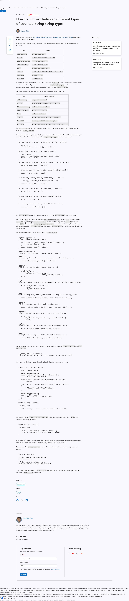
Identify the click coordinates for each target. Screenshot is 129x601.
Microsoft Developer (85, 594)
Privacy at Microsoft (64, 596)
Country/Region (24, 562)
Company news (55, 596)
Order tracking (4, 590)
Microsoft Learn (95, 594)
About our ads (71, 600)
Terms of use (45, 600)
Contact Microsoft (23, 600)
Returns (125, 588)
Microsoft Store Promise (26, 590)
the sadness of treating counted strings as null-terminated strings (53, 37)
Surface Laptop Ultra (20, 588)
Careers (39, 596)
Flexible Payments (37, 590)
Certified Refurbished (13, 590)
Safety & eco (58, 600)
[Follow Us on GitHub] (77, 554)
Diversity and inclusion (82, 596)
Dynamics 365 (21, 594)
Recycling (64, 600)
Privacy (31, 600)
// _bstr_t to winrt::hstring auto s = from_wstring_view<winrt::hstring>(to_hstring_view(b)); (45, 354)
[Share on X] (22, 500)
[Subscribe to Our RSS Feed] (81, 554)
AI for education (28, 592)
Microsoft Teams (51, 594)
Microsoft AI (3, 594)
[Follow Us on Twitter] (69, 554)
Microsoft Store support (116, 588)
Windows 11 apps (87, 588)
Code (18, 492)
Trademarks (52, 600)
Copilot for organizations (47, 588)
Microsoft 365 (28, 594)
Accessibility (91, 596)
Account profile (96, 588)
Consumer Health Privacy (7, 600)
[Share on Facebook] (17, 500)
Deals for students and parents (15, 592)
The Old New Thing (19, 8)
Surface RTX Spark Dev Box (33, 588)
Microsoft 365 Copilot (62, 594)
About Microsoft (46, 596)
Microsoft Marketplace (13, 596)
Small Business (72, 594)
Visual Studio (33, 596)
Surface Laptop (10, 588)
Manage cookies (37, 600)
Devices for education (61, 590)
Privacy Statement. (56, 569)
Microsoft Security (12, 594)
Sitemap (16, 600)
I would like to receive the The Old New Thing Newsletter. (40, 569)
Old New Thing (21, 484)
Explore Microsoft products (74, 588)
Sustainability (98, 596)
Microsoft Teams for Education (75, 590)
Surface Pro (3, 588)
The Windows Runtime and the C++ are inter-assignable (106, 48)
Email (22, 554)
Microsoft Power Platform (40, 594)
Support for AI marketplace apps (108, 594)
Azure (77, 594)
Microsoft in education (49, 590)
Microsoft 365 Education (90, 590)
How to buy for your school (104, 590)
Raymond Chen (25, 31)
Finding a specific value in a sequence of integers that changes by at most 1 (106, 63)
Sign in (3, 11)
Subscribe (23, 574)
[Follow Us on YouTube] (73, 554)
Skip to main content (5, 1)
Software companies (24, 596)
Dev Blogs (9, 8)
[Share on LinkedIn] (26, 500)
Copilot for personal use (60, 588)
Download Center (105, 588)
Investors (72, 596)
